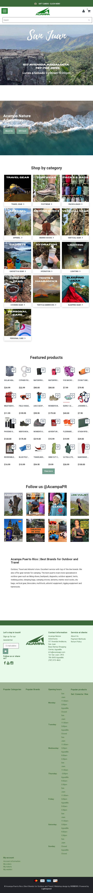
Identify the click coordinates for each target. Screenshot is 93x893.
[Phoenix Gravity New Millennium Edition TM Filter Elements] (9, 421)
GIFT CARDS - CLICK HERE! (49, 4)
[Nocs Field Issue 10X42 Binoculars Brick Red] (24, 396)
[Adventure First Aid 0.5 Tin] (53, 421)
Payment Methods (78, 639)
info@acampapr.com (56, 652)
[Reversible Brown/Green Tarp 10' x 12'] (9, 447)
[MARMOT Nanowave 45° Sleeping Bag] (83, 447)
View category (17, 186)
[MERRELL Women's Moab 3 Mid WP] (53, 396)
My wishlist (7, 869)
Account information (11, 861)
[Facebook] (5, 663)
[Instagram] (11, 663)
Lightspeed (46, 889)
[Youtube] (8, 663)
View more (48, 471)
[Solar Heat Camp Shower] (9, 370)
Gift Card (22, 131)
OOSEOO (74, 886)
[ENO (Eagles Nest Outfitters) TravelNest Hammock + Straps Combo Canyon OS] (39, 447)
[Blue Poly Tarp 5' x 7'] (24, 447)
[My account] (84, 11)
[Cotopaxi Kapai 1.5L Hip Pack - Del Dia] (68, 396)
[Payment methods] (46, 881)
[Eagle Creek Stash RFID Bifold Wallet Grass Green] (83, 421)
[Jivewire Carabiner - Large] (83, 396)
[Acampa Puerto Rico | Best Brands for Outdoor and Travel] (43, 11)
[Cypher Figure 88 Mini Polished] (24, 370)
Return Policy (76, 642)
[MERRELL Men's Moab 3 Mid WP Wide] (24, 421)
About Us (9, 131)
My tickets (7, 867)
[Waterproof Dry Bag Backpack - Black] (39, 370)
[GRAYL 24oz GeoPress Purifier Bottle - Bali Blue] (39, 396)
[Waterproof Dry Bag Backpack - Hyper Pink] (53, 370)
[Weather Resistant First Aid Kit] (9, 396)
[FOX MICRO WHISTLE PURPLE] (68, 370)
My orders (7, 864)
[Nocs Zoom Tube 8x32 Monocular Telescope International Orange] (83, 370)
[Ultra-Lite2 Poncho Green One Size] (68, 447)
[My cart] (89, 11)
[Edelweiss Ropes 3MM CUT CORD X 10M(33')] (53, 447)
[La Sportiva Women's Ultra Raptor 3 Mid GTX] (39, 421)
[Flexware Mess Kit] (68, 421)
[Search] (89, 19)
